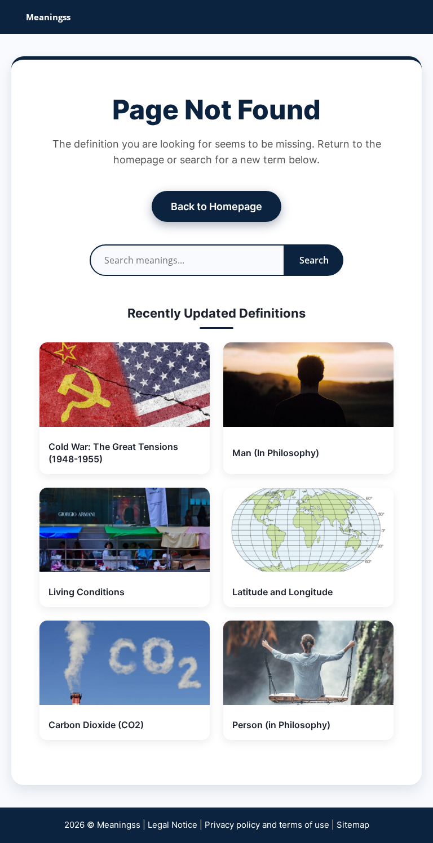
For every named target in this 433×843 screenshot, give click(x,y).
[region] (216, 779)
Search (314, 260)
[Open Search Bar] (416, 17)
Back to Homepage (216, 206)
